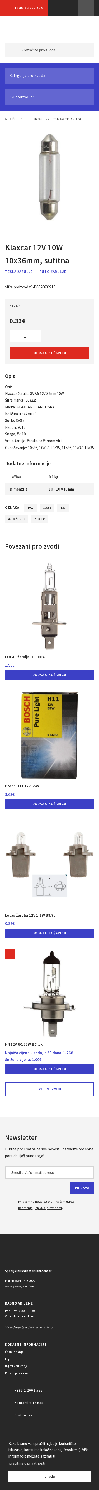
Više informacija (86, 8)
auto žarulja (16, 519)
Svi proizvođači (23, 97)
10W (30, 508)
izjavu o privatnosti (48, 1208)
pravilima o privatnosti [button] (27, 1463)
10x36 (47, 508)
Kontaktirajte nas (29, 1403)
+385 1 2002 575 (29, 8)
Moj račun (59, 29)
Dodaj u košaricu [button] (49, 675)
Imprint (10, 1359)
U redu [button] (49, 1476)
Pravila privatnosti (18, 1373)
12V (62, 508)
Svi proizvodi (49, 1089)
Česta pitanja (14, 1352)
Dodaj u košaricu (49, 353)
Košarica (81, 29)
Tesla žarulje (19, 271)
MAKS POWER (17, 29)
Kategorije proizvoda (27, 75)
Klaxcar (40, 519)
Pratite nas (24, 1415)
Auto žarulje (13, 119)
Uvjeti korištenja (16, 1366)
